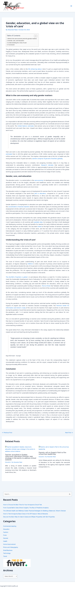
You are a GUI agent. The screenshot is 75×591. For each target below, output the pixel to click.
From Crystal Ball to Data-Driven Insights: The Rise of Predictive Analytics (26, 508)
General (5, 538)
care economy (38, 180)
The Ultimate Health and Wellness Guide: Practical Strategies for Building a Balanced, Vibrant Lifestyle (34, 511)
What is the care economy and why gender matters (22, 38)
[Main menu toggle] (71, 6)
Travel (5, 556)
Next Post (69, 432)
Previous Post (7, 432)
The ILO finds (46, 286)
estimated (9, 154)
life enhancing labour (35, 69)
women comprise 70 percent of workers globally (47, 158)
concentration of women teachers (18, 207)
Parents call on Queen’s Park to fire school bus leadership (52, 453)
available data (38, 222)
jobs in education (40, 193)
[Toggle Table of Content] (35, 36)
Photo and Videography (10, 547)
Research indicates (47, 165)
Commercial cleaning (9, 526)
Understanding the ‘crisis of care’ (17, 42)
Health (5, 541)
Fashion (5, 532)
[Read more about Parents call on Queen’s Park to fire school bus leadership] (54, 448)
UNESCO (30, 264)
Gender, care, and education (16, 40)
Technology (7, 553)
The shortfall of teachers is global (16, 277)
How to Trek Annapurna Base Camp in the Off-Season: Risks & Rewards (25, 514)
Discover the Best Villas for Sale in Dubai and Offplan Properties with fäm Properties (29, 517)
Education (8, 462)
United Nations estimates (26, 126)
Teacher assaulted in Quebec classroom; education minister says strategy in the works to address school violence (20, 457)
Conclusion (11, 44)
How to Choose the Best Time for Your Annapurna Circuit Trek (22, 505)
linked (39, 226)
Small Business (7, 550)
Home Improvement (9, 544)
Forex (5, 535)
